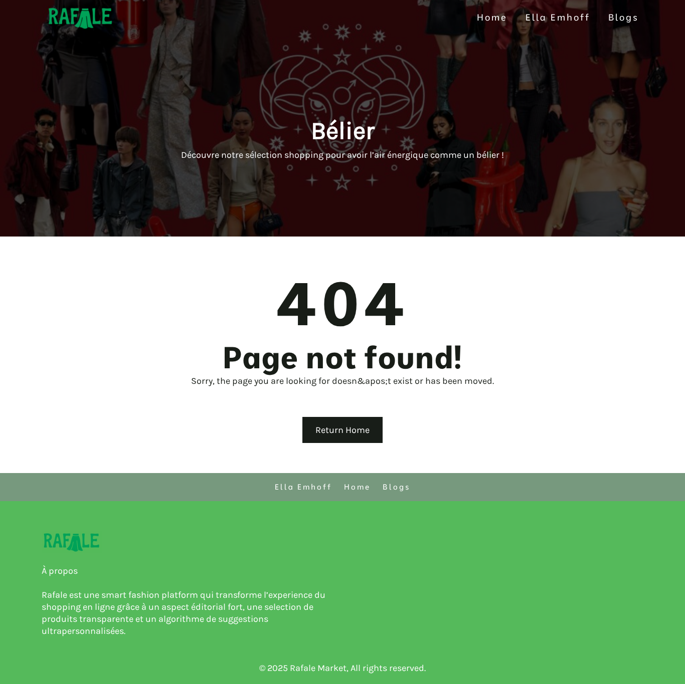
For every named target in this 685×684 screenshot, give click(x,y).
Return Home (342, 429)
